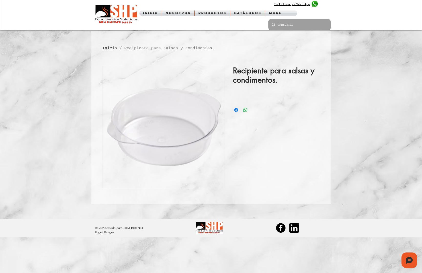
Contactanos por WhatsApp (292, 4)
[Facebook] (280, 228)
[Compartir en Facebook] (236, 110)
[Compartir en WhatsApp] (245, 110)
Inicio (109, 48)
